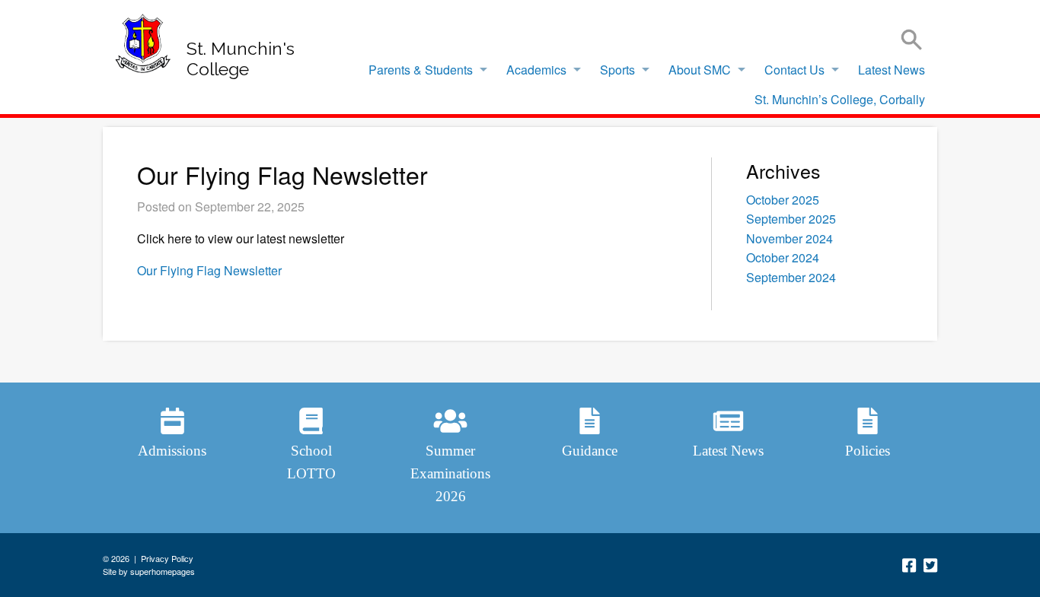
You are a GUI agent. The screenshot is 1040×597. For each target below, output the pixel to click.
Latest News (891, 69)
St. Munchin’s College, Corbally (839, 99)
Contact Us (794, 69)
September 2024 (791, 277)
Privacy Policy (167, 558)
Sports (617, 69)
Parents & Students (420, 69)
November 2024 (789, 238)
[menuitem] (423, 70)
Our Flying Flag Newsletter (209, 270)
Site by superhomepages (149, 571)
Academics (536, 69)
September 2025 (791, 218)
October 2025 (782, 199)
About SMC (699, 69)
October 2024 (782, 257)
